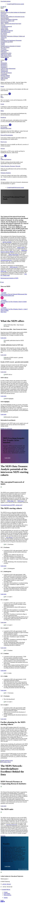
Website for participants (6, 428)
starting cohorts (21, 247)
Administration (4, 71)
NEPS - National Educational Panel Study (11, 23)
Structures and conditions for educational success (12, 16)
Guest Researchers (5, 77)
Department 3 (4, 67)
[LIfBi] (3, 6)
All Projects (3, 49)
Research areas (4, 15)
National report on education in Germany (11, 46)
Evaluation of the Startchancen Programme (11, 40)
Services (3, 148)
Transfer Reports (5, 57)
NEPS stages (21, 501)
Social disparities (5, 18)
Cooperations (4, 74)
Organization (4, 63)
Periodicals (3, 117)
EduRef (2, 39)
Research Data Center (6, 128)
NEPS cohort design (13, 254)
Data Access (4, 141)
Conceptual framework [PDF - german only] (11, 505)
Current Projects (5, 50)
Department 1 (4, 64)
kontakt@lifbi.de (6, 889)
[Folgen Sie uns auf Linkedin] (1, 901)
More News (3, 312)
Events (2, 104)
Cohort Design (4, 27)
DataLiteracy (4, 34)
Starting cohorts (4, 29)
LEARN (3, 43)
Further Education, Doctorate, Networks (10, 166)
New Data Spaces (5, 47)
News (2, 97)
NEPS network (13, 267)
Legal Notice (7, 893)
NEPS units (3, 271)
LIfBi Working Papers (6, 56)
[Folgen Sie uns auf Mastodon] (4, 901)
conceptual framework (6, 260)
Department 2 (4, 65)
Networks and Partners (6, 72)
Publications (17, 4)
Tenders (6, 897)
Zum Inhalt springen (6, 1)
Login (21, 4)
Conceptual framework (6, 26)
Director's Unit (4, 70)
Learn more (3, 337)
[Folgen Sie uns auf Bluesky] (2, 901)
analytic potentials (7, 242)
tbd (1, 61)
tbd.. (2, 96)
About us (3, 79)
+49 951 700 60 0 (6, 884)
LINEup (3, 44)
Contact (9, 4)
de (23, 4)
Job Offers (3, 179)
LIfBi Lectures (4, 78)
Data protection (7, 895)
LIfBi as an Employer (6, 159)
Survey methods (5, 22)
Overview (3, 25)
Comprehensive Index (6, 53)
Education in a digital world (7, 20)
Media (2, 110)
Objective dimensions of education (9, 19)
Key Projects (4, 33)
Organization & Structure (7, 30)
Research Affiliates (5, 75)
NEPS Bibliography (5, 32)
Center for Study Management (8, 68)
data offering (9, 537)
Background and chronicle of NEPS (9, 278)
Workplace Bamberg (6, 173)
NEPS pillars (10, 501)
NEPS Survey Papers (6, 54)
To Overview (4, 127)
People (12, 4)
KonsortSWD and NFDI (7, 42)
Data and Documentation (7, 135)
